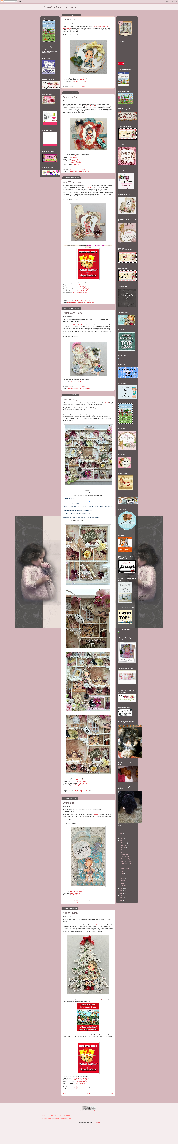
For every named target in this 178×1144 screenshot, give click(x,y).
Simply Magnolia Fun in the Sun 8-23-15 (78, 171)
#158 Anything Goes (75, 893)
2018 (121, 836)
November (124, 845)
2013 (121, 890)
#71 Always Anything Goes (83, 1078)
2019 (121, 833)
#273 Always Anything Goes (81, 1080)
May (122, 876)
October (123, 847)
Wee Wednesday (72, 182)
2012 (121, 893)
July (122, 871)
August (123, 852)
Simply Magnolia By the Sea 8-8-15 (76, 902)
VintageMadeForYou (94, 1110)
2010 (121, 897)
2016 (121, 838)
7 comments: (83, 900)
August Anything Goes (81, 1083)
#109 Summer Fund (78, 894)
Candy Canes (89, 187)
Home (88, 1093)
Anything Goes (84, 79)
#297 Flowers (73, 157)
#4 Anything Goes (79, 155)
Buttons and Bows (72, 313)
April (122, 878)
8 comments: (83, 169)
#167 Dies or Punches (76, 381)
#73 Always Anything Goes (83, 289)
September (124, 850)
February (123, 883)
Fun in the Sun (70, 97)
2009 (121, 900)
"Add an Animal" (100, 924)
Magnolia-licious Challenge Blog (95, 245)
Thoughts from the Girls (59, 7)
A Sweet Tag (69, 19)
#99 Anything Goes (80, 785)
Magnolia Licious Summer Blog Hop (76, 792)
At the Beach (75, 159)
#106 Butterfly (80, 779)
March (123, 880)
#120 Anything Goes (77, 161)
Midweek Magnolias (78, 325)
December (124, 843)
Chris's (86, 493)
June (122, 873)
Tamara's (107, 403)
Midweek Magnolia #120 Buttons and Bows (78, 388)
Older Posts (109, 1093)
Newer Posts (67, 1093)
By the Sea (68, 802)
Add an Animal (70, 912)
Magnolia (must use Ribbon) (79, 81)
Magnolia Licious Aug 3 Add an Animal (77, 1088)
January (123, 885)
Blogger (98, 1122)
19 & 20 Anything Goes (81, 1081)
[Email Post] (89, 86)
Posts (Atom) (91, 1098)
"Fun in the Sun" (90, 106)
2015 (121, 840)
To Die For (76, 164)
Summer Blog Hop (72, 399)
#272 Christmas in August (80, 293)
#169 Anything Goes (75, 162)
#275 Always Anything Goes (81, 291)
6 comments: (83, 300)
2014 (121, 888)
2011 (121, 895)
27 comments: (84, 790)
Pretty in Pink (100, 999)
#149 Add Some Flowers (79, 781)
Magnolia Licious (75, 403)
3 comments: (83, 86)
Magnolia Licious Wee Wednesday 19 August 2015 (80, 302)
